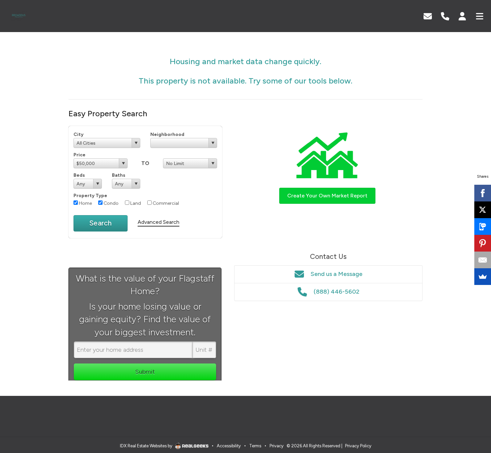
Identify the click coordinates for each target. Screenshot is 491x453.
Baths (118, 175)
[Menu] (479, 15)
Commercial (165, 203)
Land (135, 203)
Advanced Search (158, 222)
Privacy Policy (358, 445)
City (78, 134)
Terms (255, 445)
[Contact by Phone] (445, 15)
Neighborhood (167, 134)
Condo (111, 203)
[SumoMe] (482, 276)
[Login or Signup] (462, 15)
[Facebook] (482, 193)
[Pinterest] (482, 243)
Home (85, 203)
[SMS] (482, 226)
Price (79, 155)
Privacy (277, 445)
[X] (482, 209)
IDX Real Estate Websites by (146, 445)
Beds (79, 175)
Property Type (90, 195)
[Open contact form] (428, 15)
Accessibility (229, 445)
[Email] (482, 260)
